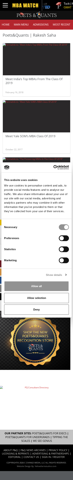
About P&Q (11, 450)
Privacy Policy (58, 450)
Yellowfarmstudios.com (45, 466)
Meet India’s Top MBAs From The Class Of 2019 (34, 81)
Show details (54, 274)
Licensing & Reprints (15, 453)
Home (6, 24)
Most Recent (61, 24)
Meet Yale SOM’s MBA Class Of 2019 (30, 136)
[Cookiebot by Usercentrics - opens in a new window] (53, 167)
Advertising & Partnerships (50, 453)
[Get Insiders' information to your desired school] (35, 340)
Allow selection (36, 297)
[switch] (64, 238)
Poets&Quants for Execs (49, 433)
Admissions (41, 24)
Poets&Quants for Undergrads (27, 437)
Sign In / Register (53, 457)
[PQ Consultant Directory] (35, 397)
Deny (36, 309)
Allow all (36, 286)
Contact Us (31, 457)
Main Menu (21, 24)
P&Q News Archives (33, 450)
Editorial (14, 457)
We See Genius (42, 441)
